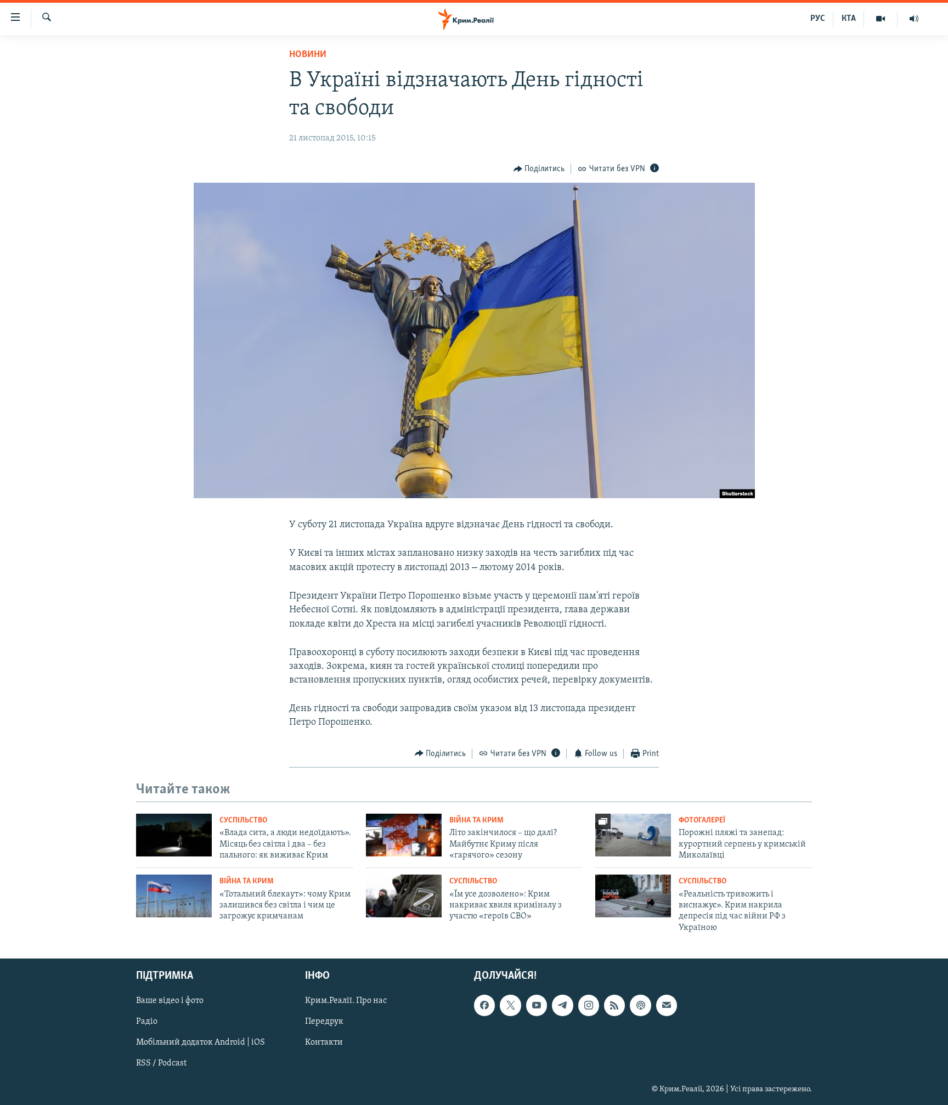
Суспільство (243, 820)
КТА (849, 18)
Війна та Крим (476, 820)
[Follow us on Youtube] (536, 1005)
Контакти (324, 1043)
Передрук (324, 1022)
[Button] (539, 169)
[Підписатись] (666, 1005)
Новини (307, 55)
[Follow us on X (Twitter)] (510, 1005)
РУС (817, 18)
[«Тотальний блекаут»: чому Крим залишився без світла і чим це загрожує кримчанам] (174, 896)
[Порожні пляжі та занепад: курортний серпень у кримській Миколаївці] (633, 835)
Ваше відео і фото (170, 1001)
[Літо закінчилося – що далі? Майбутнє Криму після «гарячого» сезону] (404, 835)
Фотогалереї (702, 820)
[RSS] (614, 1005)
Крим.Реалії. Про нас (346, 1001)
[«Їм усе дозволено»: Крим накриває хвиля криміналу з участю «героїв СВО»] (404, 896)
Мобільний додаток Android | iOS (200, 1043)
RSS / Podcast (161, 1063)
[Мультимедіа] (881, 18)
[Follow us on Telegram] (562, 1005)
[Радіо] (914, 18)
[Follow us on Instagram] (588, 1005)
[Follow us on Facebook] (484, 1005)
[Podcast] (640, 1005)
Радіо (146, 1022)
